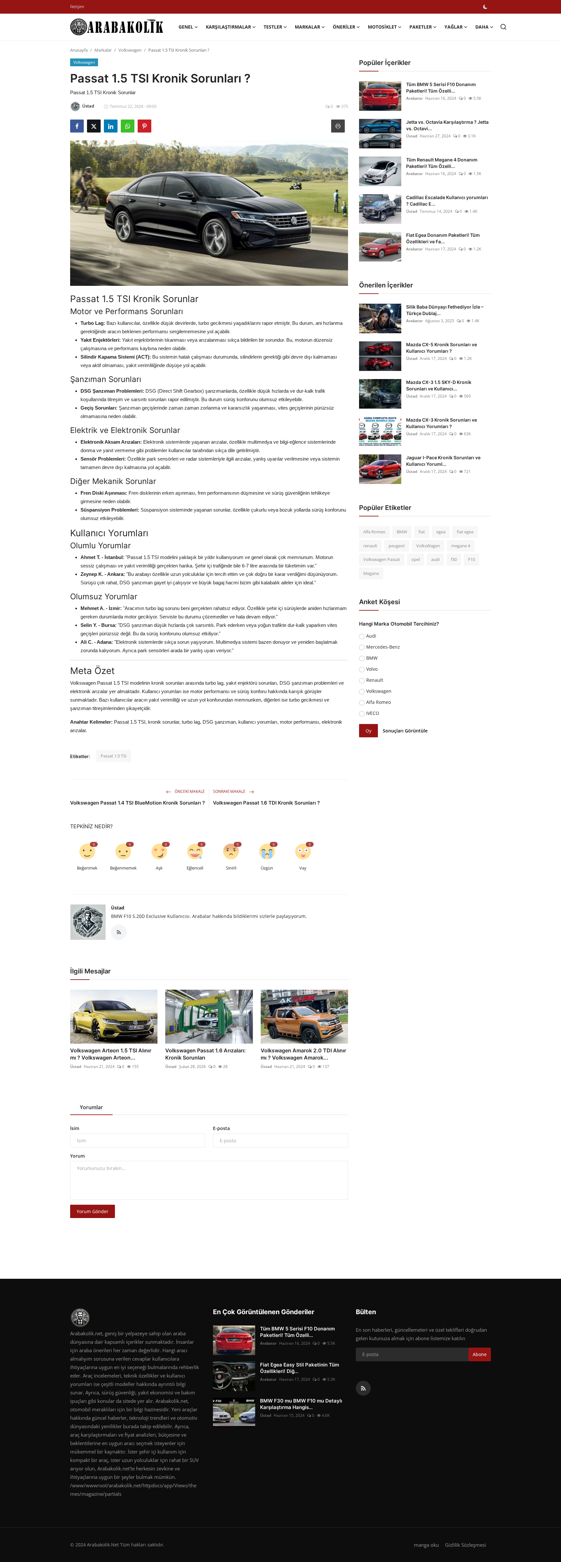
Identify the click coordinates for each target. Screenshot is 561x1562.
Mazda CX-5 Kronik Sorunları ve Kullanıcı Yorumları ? (441, 348)
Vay (302, 868)
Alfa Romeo (374, 532)
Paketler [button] (420, 27)
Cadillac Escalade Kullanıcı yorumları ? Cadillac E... (447, 201)
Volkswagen (130, 50)
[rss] (363, 1388)
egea (440, 532)
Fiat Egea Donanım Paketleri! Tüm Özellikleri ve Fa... (443, 238)
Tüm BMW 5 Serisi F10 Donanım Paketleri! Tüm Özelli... (441, 88)
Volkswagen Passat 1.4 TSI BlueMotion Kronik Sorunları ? (137, 803)
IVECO (372, 713)
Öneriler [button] (344, 27)
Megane (371, 573)
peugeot (397, 546)
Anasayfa (79, 50)
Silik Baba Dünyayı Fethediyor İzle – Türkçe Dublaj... (444, 310)
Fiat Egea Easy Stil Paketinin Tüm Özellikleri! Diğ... (299, 1368)
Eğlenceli (195, 868)
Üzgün (267, 868)
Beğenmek (87, 868)
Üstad (117, 908)
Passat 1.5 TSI (114, 756)
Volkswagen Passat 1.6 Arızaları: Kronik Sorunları (205, 1054)
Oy (368, 731)
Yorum (77, 1156)
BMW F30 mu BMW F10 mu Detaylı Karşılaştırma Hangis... (301, 1404)
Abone (480, 1354)
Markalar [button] (307, 27)
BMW (402, 532)
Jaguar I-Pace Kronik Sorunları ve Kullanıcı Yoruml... (443, 461)
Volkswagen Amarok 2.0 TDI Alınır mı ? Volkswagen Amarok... (303, 1054)
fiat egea (465, 532)
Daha (482, 27)
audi (435, 559)
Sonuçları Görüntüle (405, 731)
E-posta (221, 1128)
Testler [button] (273, 27)
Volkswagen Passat (381, 559)
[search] (503, 27)
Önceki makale (189, 791)
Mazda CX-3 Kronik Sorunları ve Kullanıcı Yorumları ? (441, 423)
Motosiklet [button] (382, 27)
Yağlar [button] (453, 27)
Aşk (159, 868)
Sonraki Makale (229, 791)
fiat (421, 532)
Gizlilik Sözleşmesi (465, 1545)
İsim (74, 1128)
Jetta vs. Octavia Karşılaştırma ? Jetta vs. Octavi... (447, 125)
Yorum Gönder (92, 1211)
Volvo (372, 669)
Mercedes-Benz (383, 647)
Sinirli (231, 868)
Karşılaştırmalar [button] (228, 27)
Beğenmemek (123, 868)
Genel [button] (186, 27)
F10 (471, 559)
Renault (374, 680)
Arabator (414, 98)
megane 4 (460, 546)
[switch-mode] (485, 7)
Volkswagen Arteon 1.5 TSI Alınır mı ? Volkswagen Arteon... (110, 1054)
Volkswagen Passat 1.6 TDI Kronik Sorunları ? (266, 803)
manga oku (426, 1545)
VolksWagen (428, 546)
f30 (454, 559)
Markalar (103, 50)
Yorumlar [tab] (91, 1107)
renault (370, 546)
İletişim (77, 6)
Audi (371, 636)
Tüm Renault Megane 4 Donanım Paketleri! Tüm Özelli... (442, 163)
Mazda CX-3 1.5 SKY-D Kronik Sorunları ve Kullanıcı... (438, 385)
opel (415, 559)
